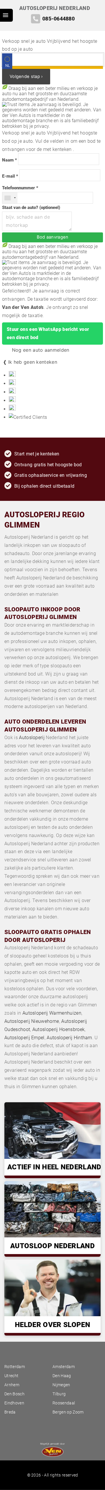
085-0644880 (58, 19)
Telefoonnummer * (20, 188)
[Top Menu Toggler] (6, 15)
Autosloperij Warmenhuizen (51, 1013)
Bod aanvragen (53, 237)
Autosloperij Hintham (69, 1037)
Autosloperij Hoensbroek (58, 1029)
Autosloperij (32, 737)
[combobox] (10, 197)
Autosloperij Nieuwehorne (31, 1021)
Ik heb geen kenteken (32, 362)
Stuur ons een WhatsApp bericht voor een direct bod (48, 333)
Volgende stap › (26, 76)
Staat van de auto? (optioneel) (31, 207)
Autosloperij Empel (24, 1037)
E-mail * (10, 176)
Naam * (9, 160)
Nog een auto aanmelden (39, 350)
